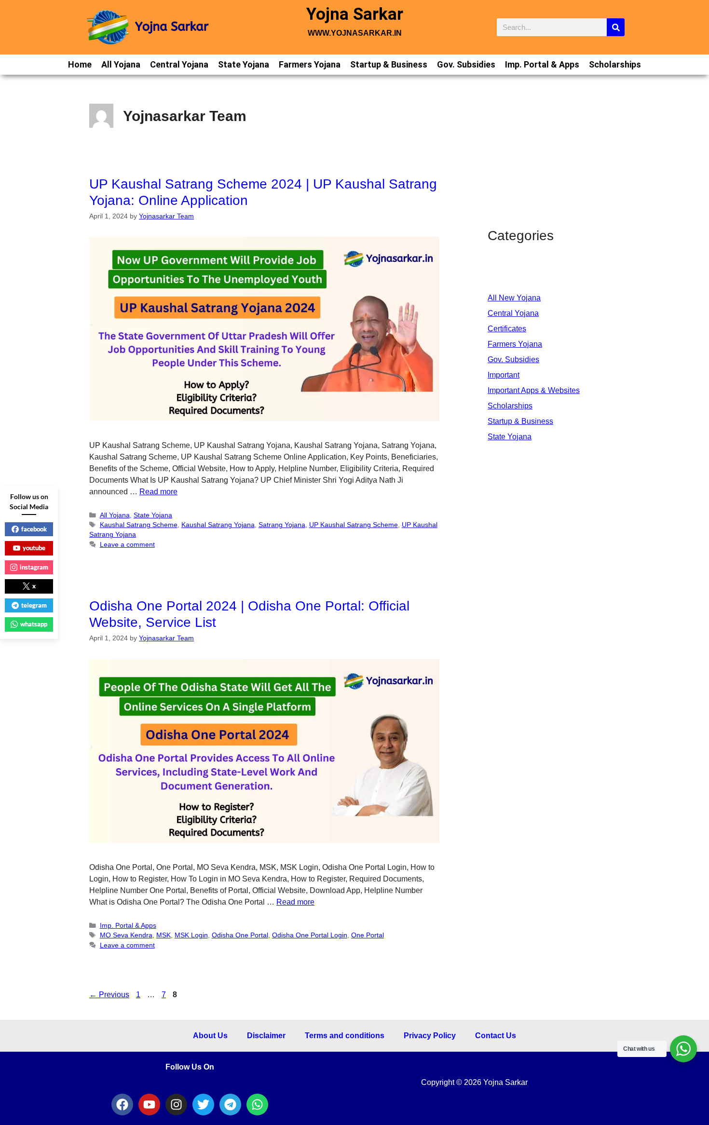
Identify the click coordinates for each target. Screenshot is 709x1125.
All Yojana (120, 64)
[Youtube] (149, 1104)
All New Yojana (514, 298)
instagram (34, 567)
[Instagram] (176, 1104)
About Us (210, 1035)
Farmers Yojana (310, 64)
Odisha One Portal (240, 935)
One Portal (367, 935)
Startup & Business (388, 64)
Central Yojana (179, 64)
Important (503, 375)
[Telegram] (230, 1104)
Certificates (507, 329)
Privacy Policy (430, 1035)
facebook (34, 529)
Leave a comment (127, 544)
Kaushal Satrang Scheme (138, 525)
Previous (109, 994)
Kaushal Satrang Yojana (218, 525)
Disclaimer (266, 1035)
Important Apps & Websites (534, 390)
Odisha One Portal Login (309, 935)
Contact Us (495, 1035)
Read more (158, 492)
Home (80, 64)
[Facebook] (122, 1104)
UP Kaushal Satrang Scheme (353, 525)
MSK (163, 935)
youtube (34, 548)
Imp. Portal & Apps (542, 64)
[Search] (616, 27)
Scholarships (615, 64)
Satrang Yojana (282, 525)
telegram (34, 605)
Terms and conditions (344, 1035)
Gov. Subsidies (466, 64)
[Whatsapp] (257, 1104)
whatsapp (33, 624)
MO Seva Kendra (126, 935)
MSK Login (191, 935)
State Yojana (243, 64)
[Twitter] (203, 1104)
